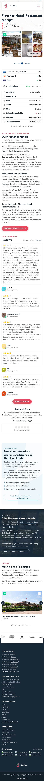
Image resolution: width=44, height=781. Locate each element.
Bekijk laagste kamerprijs (13, 228)
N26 (3, 689)
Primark (4, 714)
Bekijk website (33, 117)
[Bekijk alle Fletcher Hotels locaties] (22, 64)
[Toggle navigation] (38, 5)
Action (4, 717)
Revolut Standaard (7, 687)
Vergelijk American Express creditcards (20, 497)
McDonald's (5, 712)
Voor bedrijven (6, 737)
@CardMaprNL (37, 749)
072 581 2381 (35, 121)
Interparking (6, 719)
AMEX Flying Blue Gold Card (10, 680)
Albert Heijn (5, 707)
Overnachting (35, 92)
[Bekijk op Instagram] (8, 755)
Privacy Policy (6, 740)
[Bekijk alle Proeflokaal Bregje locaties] (8, 637)
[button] (4, 34)
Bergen (16, 26)
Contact (4, 744)
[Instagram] (24, 779)
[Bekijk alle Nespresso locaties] (18, 637)
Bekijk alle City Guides (9, 672)
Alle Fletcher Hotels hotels (14, 551)
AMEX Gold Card (7, 684)
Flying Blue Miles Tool (9, 735)
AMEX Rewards (20, 473)
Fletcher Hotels (35, 100)
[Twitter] (18, 779)
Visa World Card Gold (8, 694)
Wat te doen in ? (9, 654)
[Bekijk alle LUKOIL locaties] (28, 637)
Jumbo (4, 705)
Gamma (4, 710)
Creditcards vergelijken (9, 697)
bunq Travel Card (7, 692)
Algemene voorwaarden (9, 742)
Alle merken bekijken (9, 722)
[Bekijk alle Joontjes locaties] (38, 637)
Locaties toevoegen (8, 730)
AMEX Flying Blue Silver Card (11, 682)
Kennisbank (5, 732)
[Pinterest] (21, 779)
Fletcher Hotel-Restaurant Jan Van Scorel (20, 616)
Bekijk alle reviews (22, 401)
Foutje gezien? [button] (16, 126)
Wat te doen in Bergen (19, 625)
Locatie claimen (28, 126)
